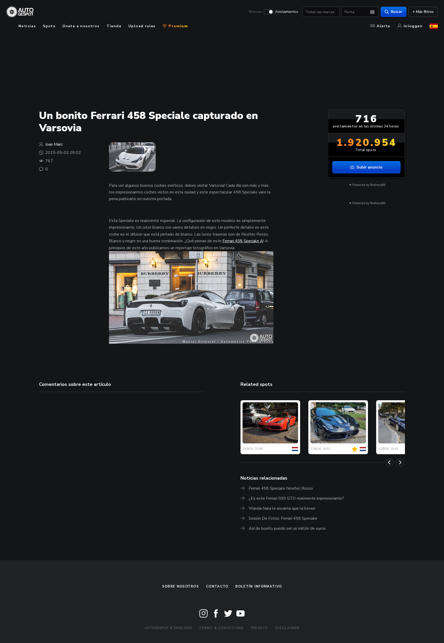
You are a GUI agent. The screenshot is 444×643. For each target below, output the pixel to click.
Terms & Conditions (221, 628)
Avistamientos (286, 12)
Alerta (383, 26)
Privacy (259, 628)
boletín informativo (258, 586)
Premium (177, 26)
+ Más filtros (423, 11)
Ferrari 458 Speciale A (243, 241)
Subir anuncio (369, 167)
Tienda (114, 26)
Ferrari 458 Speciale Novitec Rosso (281, 488)
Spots (49, 26)
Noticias (255, 12)
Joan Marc (54, 144)
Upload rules (141, 26)
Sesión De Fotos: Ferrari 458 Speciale (283, 518)
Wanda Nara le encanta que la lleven (282, 508)
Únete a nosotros (80, 26)
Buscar (396, 11)
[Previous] (389, 462)
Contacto (217, 586)
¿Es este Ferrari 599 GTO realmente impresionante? (296, 498)
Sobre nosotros (180, 586)
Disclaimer (287, 628)
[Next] (400, 462)
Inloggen (413, 26)
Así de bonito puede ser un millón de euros (287, 528)
